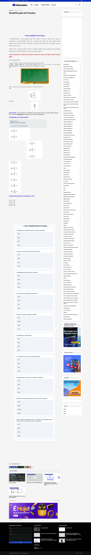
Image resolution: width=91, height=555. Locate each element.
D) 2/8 (19, 392)
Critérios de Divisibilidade (72, 130)
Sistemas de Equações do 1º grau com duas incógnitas (17, 497)
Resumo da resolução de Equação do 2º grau (72, 273)
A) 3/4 (19, 254)
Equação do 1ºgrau (72, 150)
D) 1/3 (19, 371)
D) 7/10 (19, 413)
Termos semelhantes (72, 310)
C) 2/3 (19, 432)
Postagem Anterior (13, 500)
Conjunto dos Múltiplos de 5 (72, 128)
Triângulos (72, 312)
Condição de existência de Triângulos (72, 119)
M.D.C (72, 187)
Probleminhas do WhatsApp (72, 249)
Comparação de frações (72, 110)
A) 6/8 (19, 402)
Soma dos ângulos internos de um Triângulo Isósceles (72, 303)
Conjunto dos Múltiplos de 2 (72, 121)
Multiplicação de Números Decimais (72, 194)
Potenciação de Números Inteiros (72, 238)
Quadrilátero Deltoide (72, 258)
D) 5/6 (19, 308)
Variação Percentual (72, 316)
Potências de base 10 (72, 243)
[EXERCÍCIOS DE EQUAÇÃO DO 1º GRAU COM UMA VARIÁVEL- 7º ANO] (62, 535)
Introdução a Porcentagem (72, 179)
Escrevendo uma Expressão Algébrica (72, 157)
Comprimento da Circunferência (72, 115)
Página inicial (11, 10)
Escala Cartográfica (72, 154)
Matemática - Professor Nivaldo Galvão (21, 553)
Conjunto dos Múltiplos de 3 (72, 124)
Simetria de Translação (72, 282)
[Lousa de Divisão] (37, 529)
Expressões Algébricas (72, 161)
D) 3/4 (19, 245)
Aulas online (17, 0)
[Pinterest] (28, 467)
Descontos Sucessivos (72, 137)
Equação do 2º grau (72, 152)
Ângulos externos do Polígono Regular (72, 75)
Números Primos (72, 216)
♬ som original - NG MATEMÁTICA (19, 126)
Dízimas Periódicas (72, 148)
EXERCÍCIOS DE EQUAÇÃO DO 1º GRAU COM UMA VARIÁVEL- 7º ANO (73, 534)
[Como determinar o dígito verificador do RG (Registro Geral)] (62, 540)
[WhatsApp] (25, 467)
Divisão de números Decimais (72, 141)
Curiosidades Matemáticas (72, 132)
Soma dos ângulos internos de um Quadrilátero (72, 298)
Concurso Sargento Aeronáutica (72, 117)
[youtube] (81, 1)
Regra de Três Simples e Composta (72, 271)
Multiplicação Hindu (72, 198)
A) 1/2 (19, 233)
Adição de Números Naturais (72, 66)
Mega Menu (36, 5)
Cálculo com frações (72, 93)
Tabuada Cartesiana (72, 308)
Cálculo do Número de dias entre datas (72, 97)
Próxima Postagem (57, 500)
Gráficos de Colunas (72, 176)
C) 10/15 (19, 409)
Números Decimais (72, 207)
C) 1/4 (19, 241)
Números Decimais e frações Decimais (72, 210)
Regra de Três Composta (72, 267)
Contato (13, 0)
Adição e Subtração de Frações (72, 68)
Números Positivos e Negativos (72, 214)
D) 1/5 (19, 329)
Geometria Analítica (72, 170)
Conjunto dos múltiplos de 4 (72, 126)
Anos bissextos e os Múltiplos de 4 (72, 77)
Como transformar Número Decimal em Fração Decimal (72, 108)
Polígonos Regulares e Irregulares (72, 229)
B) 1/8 (19, 384)
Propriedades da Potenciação (72, 256)
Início (10, 0)
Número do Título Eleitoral (72, 203)
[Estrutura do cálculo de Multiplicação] (37, 535)
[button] (76, 5)
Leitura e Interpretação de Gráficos (72, 183)
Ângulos (72, 73)
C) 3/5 (19, 283)
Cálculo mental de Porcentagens (72, 99)
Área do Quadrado (72, 82)
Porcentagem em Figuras (72, 236)
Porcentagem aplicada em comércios (72, 232)
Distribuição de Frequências (72, 139)
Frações (72, 168)
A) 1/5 (19, 275)
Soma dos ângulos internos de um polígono (72, 295)
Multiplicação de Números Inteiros (72, 196)
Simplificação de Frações (18, 10)
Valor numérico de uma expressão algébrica (72, 314)
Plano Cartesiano (72, 221)
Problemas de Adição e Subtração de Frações (72, 247)
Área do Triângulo (72, 86)
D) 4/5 (19, 436)
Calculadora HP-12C (72, 90)
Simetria (72, 278)
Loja (20, 0)
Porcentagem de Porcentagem (72, 234)
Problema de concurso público (72, 245)
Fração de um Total (72, 163)
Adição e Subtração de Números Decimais (72, 71)
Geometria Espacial (72, 172)
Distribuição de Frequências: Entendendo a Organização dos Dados (51, 483)
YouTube (23, 0)
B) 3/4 (19, 428)
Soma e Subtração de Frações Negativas (72, 305)
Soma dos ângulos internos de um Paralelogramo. (72, 293)
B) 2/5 (19, 279)
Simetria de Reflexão (72, 280)
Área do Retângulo (72, 84)
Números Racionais (72, 218)
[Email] (30, 467)
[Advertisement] (34, 24)
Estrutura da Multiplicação (72, 159)
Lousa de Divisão (12, 482)
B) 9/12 (19, 405)
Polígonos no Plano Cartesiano (72, 227)
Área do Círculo (72, 79)
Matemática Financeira (45, 5)
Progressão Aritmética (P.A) (72, 251)
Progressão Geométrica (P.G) (72, 254)
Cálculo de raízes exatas (72, 95)
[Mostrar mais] (32, 467)
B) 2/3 (19, 237)
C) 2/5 (19, 325)
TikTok (27, 0)
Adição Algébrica (72, 64)
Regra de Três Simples (72, 269)
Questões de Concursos (72, 260)
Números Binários (72, 205)
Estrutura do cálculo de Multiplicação (34, 482)
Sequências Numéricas (72, 276)
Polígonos (72, 225)
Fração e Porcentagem (72, 165)
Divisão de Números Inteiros (72, 143)
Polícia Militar (72, 223)
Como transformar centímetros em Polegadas (72, 101)
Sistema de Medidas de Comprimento (72, 287)
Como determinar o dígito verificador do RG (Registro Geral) (73, 539)
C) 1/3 (19, 262)
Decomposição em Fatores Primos (72, 135)
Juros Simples (72, 181)
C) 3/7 (19, 367)
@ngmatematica (14, 121)
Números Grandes (72, 212)
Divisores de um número (72, 146)
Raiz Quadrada (72, 262)
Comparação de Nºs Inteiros (72, 113)
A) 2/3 (19, 338)
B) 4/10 (19, 321)
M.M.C (72, 190)
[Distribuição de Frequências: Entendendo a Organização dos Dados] (37, 540)
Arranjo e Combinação (72, 88)
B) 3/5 (19, 342)
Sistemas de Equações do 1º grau (72, 291)
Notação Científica (72, 201)
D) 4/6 (19, 266)
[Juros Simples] (62, 529)
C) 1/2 (19, 304)
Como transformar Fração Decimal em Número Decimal (72, 104)
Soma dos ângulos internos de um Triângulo (72, 300)
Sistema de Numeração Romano (72, 289)
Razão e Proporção (72, 265)
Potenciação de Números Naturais (72, 240)
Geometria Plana (72, 174)
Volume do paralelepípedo (72, 319)
